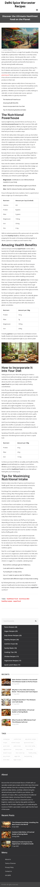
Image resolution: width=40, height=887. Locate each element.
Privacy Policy (9, 867)
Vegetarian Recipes (12, 661)
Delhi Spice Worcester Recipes (20, 4)
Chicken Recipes (11, 656)
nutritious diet (24, 599)
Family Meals (10, 648)
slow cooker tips (20, 753)
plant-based (5, 75)
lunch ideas (6, 759)
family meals (18, 749)
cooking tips (6, 739)
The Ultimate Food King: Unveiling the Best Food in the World (25, 823)
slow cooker (29, 749)
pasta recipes (17, 746)
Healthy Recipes (11, 640)
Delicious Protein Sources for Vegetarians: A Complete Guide (22, 843)
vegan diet (17, 756)
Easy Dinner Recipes (12, 635)
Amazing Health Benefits (10, 103)
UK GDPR (8, 875)
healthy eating (32, 753)
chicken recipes (15, 742)
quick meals (6, 746)
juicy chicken (6, 756)
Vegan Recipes (11, 631)
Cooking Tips (10, 652)
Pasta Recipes (10, 627)
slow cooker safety (30, 746)
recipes (5, 742)
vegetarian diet (7, 749)
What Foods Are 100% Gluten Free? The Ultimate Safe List (24, 721)
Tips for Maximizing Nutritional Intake (14, 110)
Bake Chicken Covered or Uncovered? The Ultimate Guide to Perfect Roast (24, 681)
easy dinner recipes (30, 739)
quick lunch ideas (28, 742)
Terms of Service (10, 863)
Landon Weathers (8, 50)
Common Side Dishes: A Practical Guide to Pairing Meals (23, 711)
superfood (17, 601)
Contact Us (8, 871)
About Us (8, 859)
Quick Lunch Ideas (12, 665)
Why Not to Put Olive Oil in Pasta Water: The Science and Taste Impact (25, 691)
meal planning (28, 756)
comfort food (17, 739)
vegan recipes (17, 759)
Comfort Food (10, 644)
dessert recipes (7, 753)
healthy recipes (7, 601)
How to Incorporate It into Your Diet (14, 106)
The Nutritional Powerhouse (12, 99)
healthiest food (12, 599)
